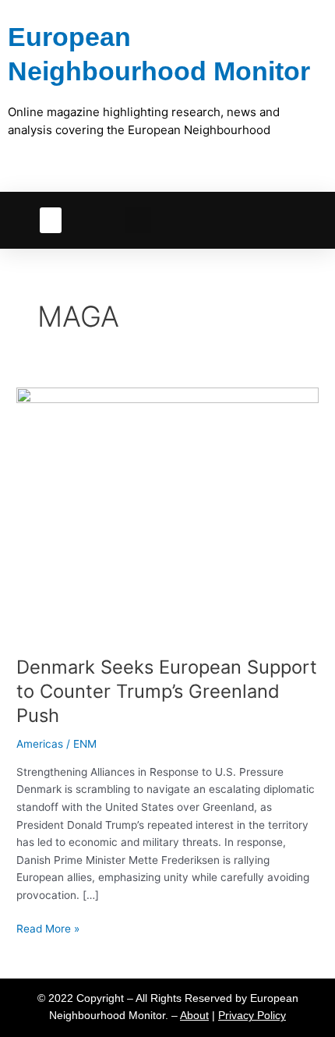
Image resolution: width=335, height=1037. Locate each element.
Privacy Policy (252, 1015)
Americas (39, 744)
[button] (51, 220)
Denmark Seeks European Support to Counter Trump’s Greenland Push (166, 691)
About (194, 1015)
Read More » (47, 927)
